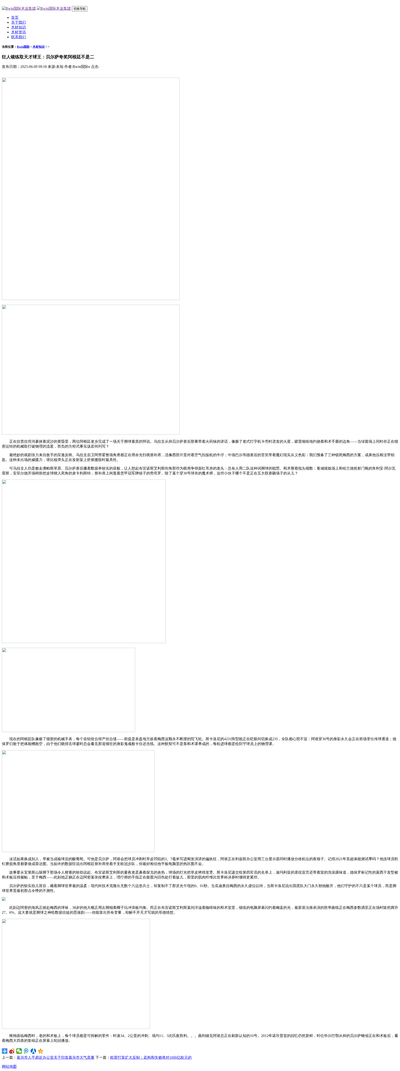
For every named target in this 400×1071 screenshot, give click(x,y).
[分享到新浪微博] (12, 1051)
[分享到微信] (19, 1051)
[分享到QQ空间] (41, 1051)
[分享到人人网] (33, 1051)
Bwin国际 (23, 46)
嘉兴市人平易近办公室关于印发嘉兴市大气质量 (55, 1057)
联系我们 (18, 37)
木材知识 (18, 27)
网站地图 (9, 1066)
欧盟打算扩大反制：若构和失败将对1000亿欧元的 (151, 1057)
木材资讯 (18, 32)
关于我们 (18, 22)
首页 (15, 17)
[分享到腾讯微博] (26, 1051)
